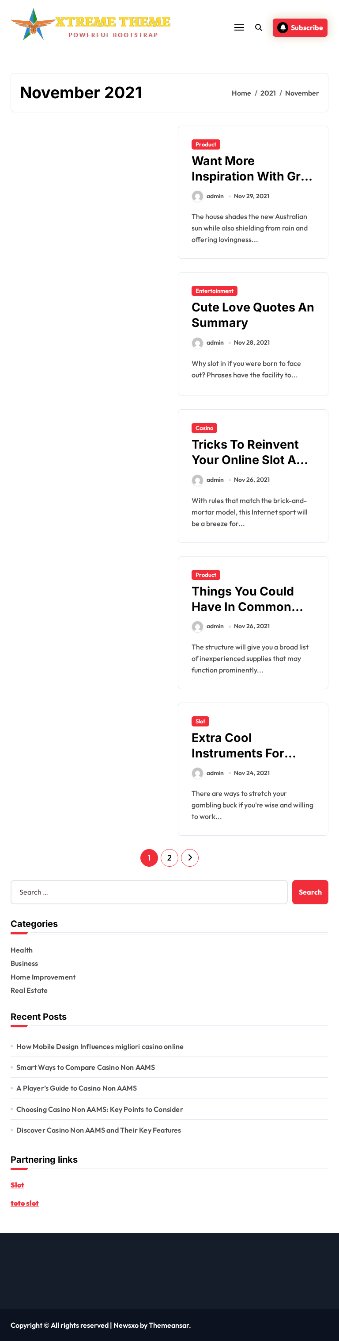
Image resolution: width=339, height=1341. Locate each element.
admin (215, 196)
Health (22, 949)
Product (206, 144)
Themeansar (169, 1325)
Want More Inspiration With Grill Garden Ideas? (251, 176)
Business (24, 963)
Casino (204, 427)
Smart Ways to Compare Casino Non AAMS (85, 1067)
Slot (200, 721)
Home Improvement (43, 976)
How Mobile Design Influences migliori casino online (100, 1046)
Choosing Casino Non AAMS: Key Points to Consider (99, 1109)
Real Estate (29, 990)
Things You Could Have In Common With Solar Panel (243, 607)
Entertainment (215, 290)
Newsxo (126, 1325)
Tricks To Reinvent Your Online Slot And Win (251, 460)
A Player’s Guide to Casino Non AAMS (76, 1088)
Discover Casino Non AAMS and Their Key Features (98, 1130)
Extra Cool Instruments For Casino (238, 753)
